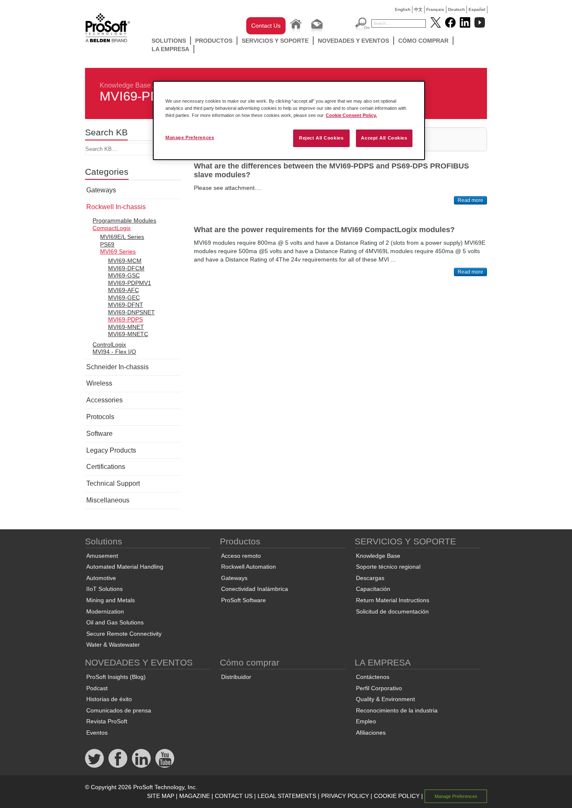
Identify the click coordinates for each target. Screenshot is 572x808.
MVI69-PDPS (125, 319)
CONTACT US (234, 795)
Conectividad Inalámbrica (254, 588)
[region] (289, 120)
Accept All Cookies (384, 137)
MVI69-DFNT (125, 304)
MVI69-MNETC (128, 334)
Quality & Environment (385, 699)
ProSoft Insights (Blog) (116, 676)
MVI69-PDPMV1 (129, 283)
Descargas (370, 578)
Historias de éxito (109, 699)
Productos (213, 40)
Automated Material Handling (124, 566)
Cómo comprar (423, 40)
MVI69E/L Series (122, 236)
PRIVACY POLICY (345, 795)
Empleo (366, 721)
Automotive (101, 578)
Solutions (169, 40)
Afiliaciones (371, 732)
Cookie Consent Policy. (351, 115)
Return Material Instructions (392, 600)
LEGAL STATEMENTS (287, 795)
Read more (470, 200)
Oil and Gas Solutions (115, 622)
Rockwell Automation (248, 566)
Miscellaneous (107, 500)
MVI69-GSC (124, 275)
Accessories (104, 400)
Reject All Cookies (321, 137)
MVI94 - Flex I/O (114, 351)
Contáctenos (372, 676)
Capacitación (373, 588)
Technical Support (113, 483)
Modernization (105, 611)
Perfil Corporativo (379, 688)
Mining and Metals (110, 600)
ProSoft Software (243, 600)
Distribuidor (236, 676)
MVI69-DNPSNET (131, 312)
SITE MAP (160, 795)
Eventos (97, 732)
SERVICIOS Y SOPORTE (275, 40)
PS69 (107, 244)
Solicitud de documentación (392, 611)
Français (435, 9)
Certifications (105, 466)
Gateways (101, 190)
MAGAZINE (194, 795)
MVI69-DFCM (126, 268)
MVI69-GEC (124, 297)
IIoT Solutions (104, 588)
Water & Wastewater (113, 644)
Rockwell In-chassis (116, 206)
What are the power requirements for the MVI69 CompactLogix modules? (324, 229)
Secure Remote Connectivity (124, 633)
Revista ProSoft (106, 721)
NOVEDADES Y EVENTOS (353, 40)
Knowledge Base (125, 85)
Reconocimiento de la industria (397, 710)
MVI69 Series (118, 251)
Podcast (97, 688)
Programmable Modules (124, 220)
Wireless (99, 383)
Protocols (100, 416)
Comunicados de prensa (118, 710)
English (402, 9)
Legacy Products (111, 450)
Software (99, 433)
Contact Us (266, 25)
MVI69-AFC (123, 290)
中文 (418, 9)
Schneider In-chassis (117, 366)
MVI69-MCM (125, 260)
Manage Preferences (189, 137)
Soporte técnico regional (388, 566)
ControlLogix (109, 344)
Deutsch (456, 9)
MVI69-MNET (126, 327)
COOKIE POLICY (397, 795)
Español (477, 9)
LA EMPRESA (170, 49)
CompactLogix (112, 228)
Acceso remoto (241, 555)
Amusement (102, 555)
